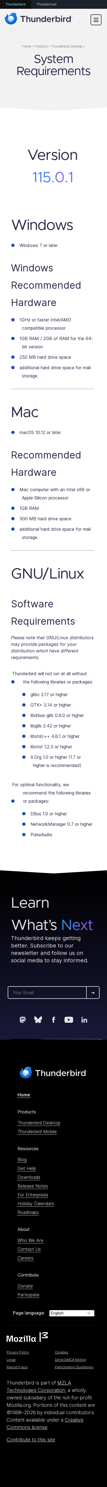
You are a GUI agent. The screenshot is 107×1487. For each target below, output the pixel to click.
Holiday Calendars (36, 1203)
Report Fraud (17, 1367)
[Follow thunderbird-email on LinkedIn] (84, 1019)
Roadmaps (28, 1212)
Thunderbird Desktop (39, 1122)
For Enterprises (33, 1194)
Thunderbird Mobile (37, 1131)
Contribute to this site (31, 1439)
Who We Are (30, 1240)
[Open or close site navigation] (96, 19)
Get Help (27, 1168)
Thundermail (46, 4)
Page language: (29, 1313)
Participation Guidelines (74, 1367)
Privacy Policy (18, 1352)
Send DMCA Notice (70, 1360)
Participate (29, 1294)
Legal (11, 1360)
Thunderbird (15, 4)
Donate (25, 1286)
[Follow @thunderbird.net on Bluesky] (38, 1019)
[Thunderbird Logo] (38, 19)
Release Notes (33, 1186)
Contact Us (29, 1249)
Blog (22, 1159)
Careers (25, 1258)
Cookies (61, 1352)
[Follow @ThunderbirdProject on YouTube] (68, 1019)
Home (24, 1094)
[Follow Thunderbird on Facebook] (53, 1019)
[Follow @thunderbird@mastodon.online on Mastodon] (22, 1019)
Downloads (29, 1177)
